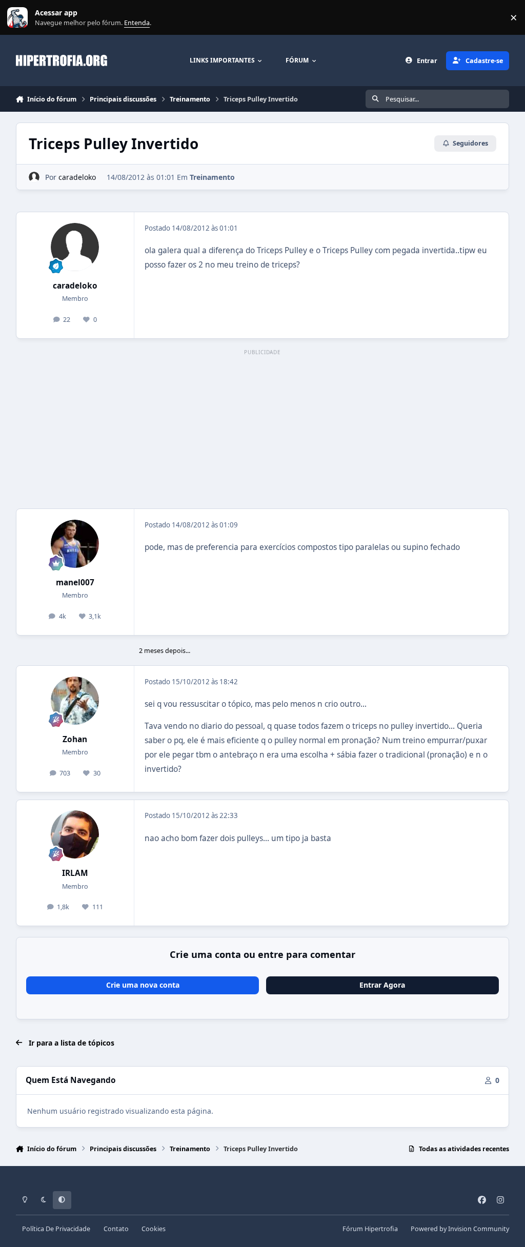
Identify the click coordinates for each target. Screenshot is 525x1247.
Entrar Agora (382, 985)
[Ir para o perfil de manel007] (75, 544)
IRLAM (75, 873)
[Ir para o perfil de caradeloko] (34, 177)
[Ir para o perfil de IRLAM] (75, 834)
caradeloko (77, 177)
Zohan (75, 739)
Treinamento (212, 177)
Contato (116, 1228)
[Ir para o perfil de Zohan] (75, 701)
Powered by (460, 1228)
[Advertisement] (263, 429)
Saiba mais (18, 18)
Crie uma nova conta (142, 985)
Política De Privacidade (56, 1228)
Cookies (154, 1228)
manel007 (75, 582)
